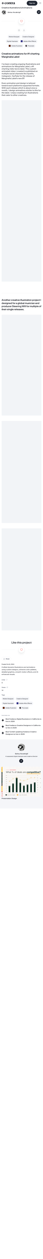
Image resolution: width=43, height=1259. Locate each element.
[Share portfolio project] (24, 30)
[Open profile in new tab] (4, 12)
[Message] (39, 12)
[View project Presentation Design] (21, 782)
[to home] (8, 3)
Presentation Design (9, 798)
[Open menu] (40, 3)
